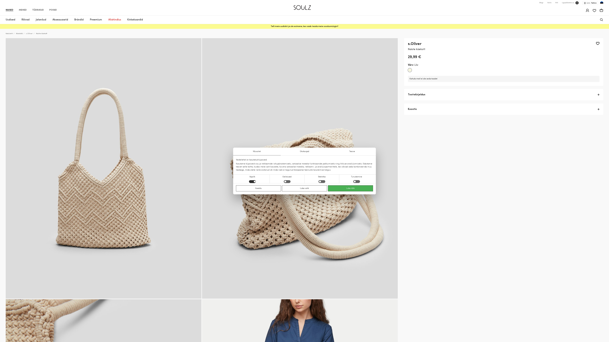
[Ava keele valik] (601, 3)
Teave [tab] (352, 151)
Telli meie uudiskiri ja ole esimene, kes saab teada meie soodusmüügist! (304, 26)
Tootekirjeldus (416, 94)
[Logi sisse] (587, 10)
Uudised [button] (10, 20)
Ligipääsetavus (568, 3)
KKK (556, 3)
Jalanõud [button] (41, 20)
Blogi (541, 3)
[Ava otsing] (601, 20)
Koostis (412, 109)
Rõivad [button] (25, 20)
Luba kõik (350, 188)
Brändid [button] (79, 20)
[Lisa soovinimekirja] (597, 43)
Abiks (549, 3)
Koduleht (9, 34)
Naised (9, 10)
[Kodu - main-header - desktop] (304, 6)
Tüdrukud (38, 10)
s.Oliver (29, 34)
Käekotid (19, 34)
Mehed (23, 10)
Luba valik (304, 188)
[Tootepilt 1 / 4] (103, 168)
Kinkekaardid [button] (135, 20)
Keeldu (258, 188)
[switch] (287, 181)
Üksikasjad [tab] (304, 151)
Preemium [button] (96, 20)
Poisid (53, 10)
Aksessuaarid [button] (60, 20)
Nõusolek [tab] (257, 151)
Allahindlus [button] (114, 20)
